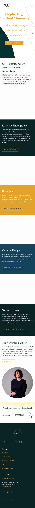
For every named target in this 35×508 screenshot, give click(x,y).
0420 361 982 (6, 486)
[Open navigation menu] (27, 6)
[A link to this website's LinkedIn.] (11, 492)
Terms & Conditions (8, 468)
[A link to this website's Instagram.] (7, 492)
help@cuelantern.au (8, 478)
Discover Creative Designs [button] (12, 267)
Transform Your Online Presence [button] (14, 329)
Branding (5, 452)
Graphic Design (6, 456)
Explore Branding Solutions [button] (13, 208)
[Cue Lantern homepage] (13, 6)
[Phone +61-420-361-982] (31, 6)
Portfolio (4, 464)
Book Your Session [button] (10, 149)
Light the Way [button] (8, 362)
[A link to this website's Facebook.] (3, 492)
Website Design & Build (9, 460)
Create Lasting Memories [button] (14, 43)
